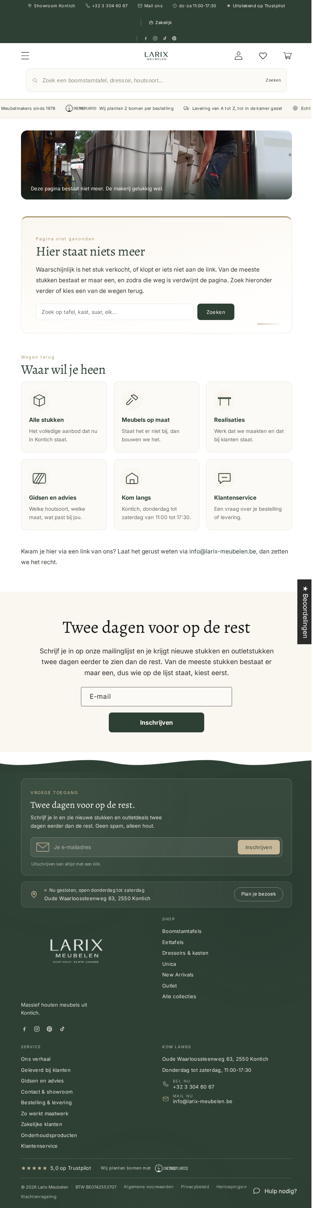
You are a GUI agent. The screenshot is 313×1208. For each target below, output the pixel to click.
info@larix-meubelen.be (222, 559)
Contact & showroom (47, 1100)
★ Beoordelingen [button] (300, 612)
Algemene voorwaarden (149, 1195)
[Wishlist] (257, 55)
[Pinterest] (174, 38)
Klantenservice (39, 1154)
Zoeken (267, 80)
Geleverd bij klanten (46, 1078)
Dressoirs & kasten (183, 961)
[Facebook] (145, 38)
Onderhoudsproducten (49, 1143)
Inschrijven (153, 731)
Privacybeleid (195, 1195)
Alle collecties (177, 1005)
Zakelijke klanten (41, 1132)
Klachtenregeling (39, 1204)
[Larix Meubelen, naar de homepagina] (154, 55)
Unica (167, 972)
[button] (25, 56)
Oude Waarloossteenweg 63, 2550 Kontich (213, 1067)
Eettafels (170, 950)
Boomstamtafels (179, 939)
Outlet (167, 994)
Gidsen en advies (42, 1089)
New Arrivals (175, 983)
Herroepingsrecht (234, 1195)
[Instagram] (155, 38)
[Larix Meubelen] (78, 962)
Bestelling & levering (46, 1111)
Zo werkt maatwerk (44, 1121)
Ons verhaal (35, 1067)
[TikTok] (164, 38)
